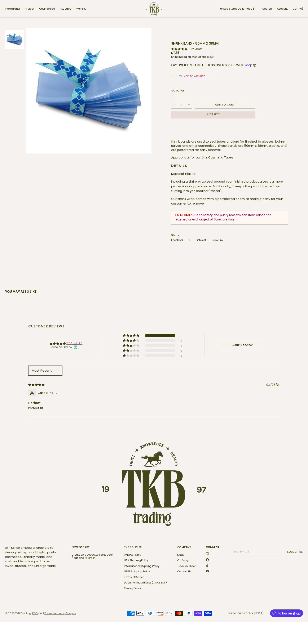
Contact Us (184, 571)
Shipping (177, 57)
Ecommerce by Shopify (60, 613)
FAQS (180, 555)
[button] (238, 9)
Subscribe (295, 552)
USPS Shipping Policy (137, 571)
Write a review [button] (242, 345)
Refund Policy (132, 555)
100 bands (178, 91)
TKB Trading (23, 613)
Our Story (182, 560)
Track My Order (186, 566)
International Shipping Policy (141, 566)
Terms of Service (134, 577)
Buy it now (213, 114)
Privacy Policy (132, 588)
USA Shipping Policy (136, 560)
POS (35, 613)
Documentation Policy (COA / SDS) (145, 582)
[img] (36, 384)
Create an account (83, 554)
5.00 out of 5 (74, 343)
